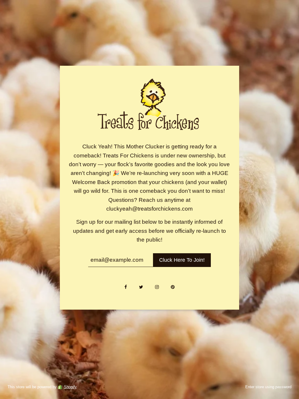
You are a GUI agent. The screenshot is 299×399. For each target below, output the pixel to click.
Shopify (70, 387)
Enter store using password (268, 387)
